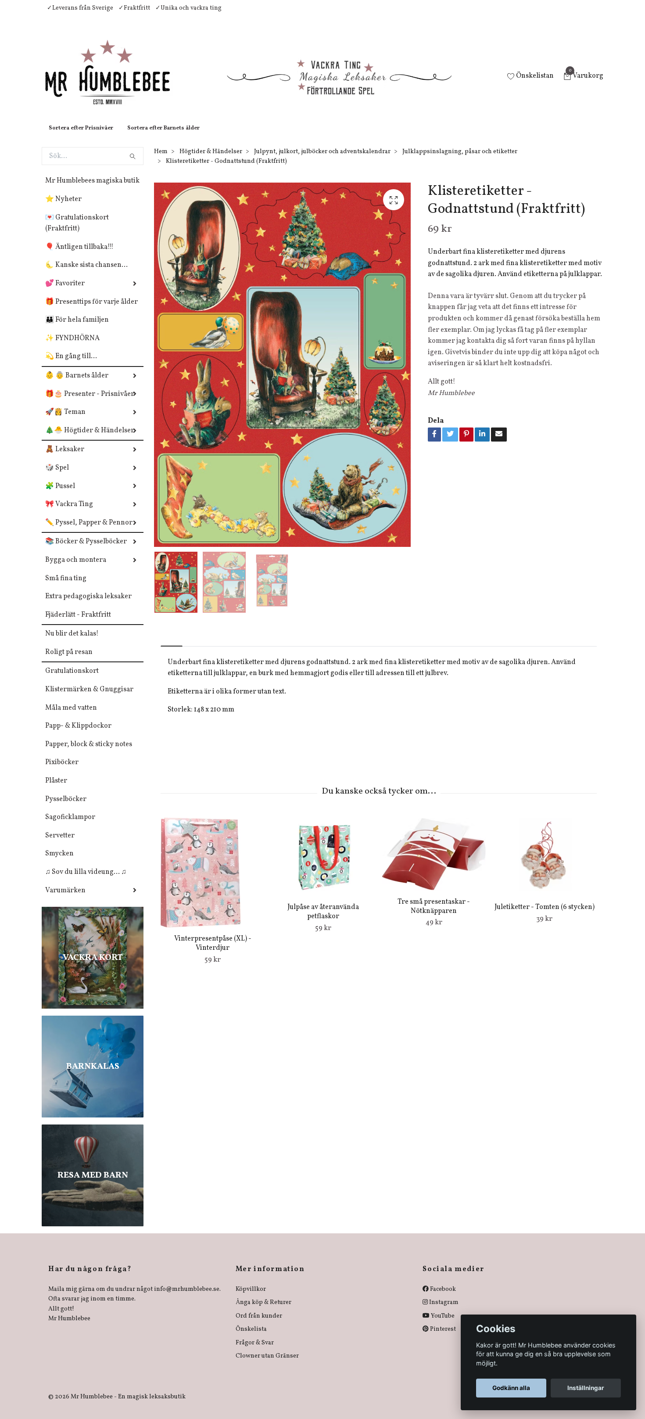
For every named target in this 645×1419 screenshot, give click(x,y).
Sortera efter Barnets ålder (163, 137)
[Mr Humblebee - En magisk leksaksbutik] (115, 82)
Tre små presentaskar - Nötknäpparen (434, 915)
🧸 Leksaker (64, 458)
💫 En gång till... (71, 365)
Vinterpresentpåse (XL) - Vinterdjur (212, 952)
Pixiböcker (62, 771)
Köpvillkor (251, 1298)
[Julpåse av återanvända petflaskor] (323, 865)
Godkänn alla (511, 1387)
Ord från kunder (259, 1325)
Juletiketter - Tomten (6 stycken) (544, 916)
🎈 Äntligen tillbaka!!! (79, 256)
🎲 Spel (57, 476)
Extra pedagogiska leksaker (88, 605)
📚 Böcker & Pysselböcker (86, 550)
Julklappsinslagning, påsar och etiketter (459, 160)
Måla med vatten (71, 717)
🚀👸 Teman (65, 421)
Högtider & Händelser (210, 160)
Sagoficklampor (70, 826)
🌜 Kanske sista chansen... (86, 274)
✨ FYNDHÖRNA (72, 347)
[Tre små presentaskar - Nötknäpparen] (434, 862)
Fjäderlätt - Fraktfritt (78, 624)
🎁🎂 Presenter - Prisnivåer (89, 403)
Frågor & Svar (255, 1351)
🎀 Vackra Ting (69, 513)
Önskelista (251, 1338)
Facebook (442, 1298)
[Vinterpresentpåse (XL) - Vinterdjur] (213, 881)
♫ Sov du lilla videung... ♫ (85, 881)
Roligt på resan (69, 661)
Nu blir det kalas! (72, 642)
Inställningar (585, 1387)
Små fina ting (65, 587)
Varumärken (65, 899)
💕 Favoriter (65, 292)
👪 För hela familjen (77, 329)
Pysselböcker (65, 808)
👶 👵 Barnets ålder (76, 384)
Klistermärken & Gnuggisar (89, 698)
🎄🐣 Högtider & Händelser (89, 439)
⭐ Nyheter (63, 208)
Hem (161, 160)
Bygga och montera (75, 569)
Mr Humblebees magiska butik (92, 189)
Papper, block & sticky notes (88, 753)
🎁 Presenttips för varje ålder (91, 311)
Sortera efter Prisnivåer (81, 137)
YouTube (442, 1325)
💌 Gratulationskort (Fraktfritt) (77, 232)
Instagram (443, 1311)
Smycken (59, 862)
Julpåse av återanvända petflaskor (323, 920)
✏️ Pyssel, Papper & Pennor (89, 531)
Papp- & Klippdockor (78, 735)
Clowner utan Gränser (267, 1365)
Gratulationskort (72, 680)
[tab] (172, 647)
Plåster (56, 789)
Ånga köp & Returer (263, 1311)
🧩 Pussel (60, 495)
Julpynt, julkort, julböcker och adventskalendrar (322, 160)
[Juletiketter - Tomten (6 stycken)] (544, 865)
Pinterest (442, 1338)
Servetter (60, 844)
